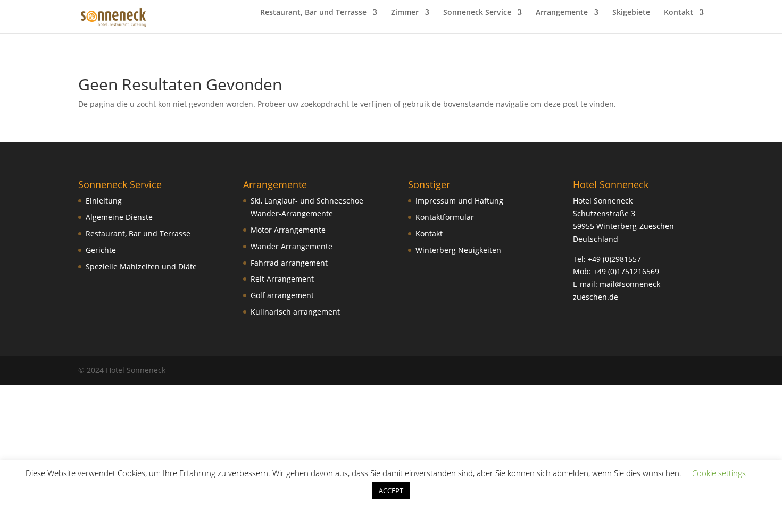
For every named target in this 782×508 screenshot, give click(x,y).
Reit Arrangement (282, 279)
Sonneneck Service (477, 13)
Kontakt (678, 13)
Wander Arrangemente (291, 246)
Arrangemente (562, 13)
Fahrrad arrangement (289, 263)
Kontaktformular (444, 217)
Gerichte (101, 250)
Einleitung (104, 201)
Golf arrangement (282, 295)
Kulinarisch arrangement (295, 312)
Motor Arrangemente (288, 230)
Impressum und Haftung (459, 201)
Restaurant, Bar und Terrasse (313, 13)
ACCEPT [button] (391, 490)
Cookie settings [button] (719, 473)
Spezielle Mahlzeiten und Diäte (141, 266)
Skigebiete (631, 13)
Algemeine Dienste (119, 217)
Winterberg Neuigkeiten (458, 250)
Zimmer (405, 13)
